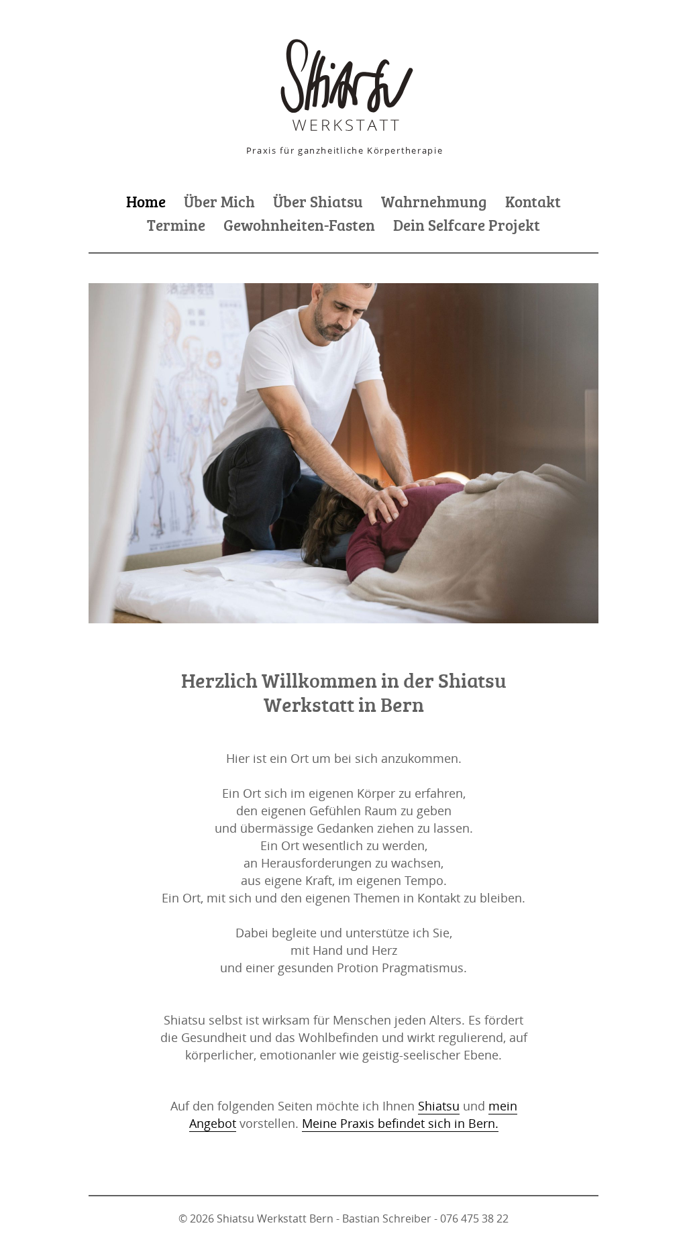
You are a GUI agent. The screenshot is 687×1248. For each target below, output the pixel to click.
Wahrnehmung (434, 201)
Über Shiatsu (318, 201)
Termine (176, 224)
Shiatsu (439, 1106)
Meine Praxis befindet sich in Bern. (400, 1123)
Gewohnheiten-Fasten (299, 224)
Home (146, 201)
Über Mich (219, 201)
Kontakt (533, 201)
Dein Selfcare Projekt (466, 224)
